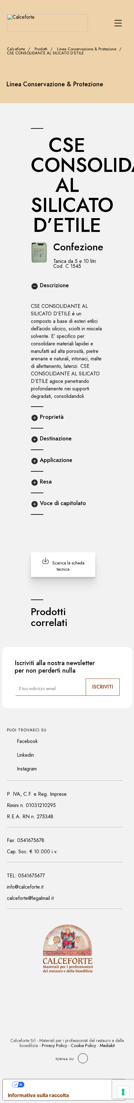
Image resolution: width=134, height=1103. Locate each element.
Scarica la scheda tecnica (68, 566)
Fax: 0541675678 (25, 840)
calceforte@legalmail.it (30, 898)
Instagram (27, 768)
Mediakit (107, 1045)
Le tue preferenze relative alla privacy (70, 1084)
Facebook (27, 741)
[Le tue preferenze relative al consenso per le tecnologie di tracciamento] (123, 1092)
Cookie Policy (83, 1045)
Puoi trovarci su (26, 730)
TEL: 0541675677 (26, 875)
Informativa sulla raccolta (38, 1095)
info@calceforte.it (25, 886)
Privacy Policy (54, 1045)
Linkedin (25, 755)
